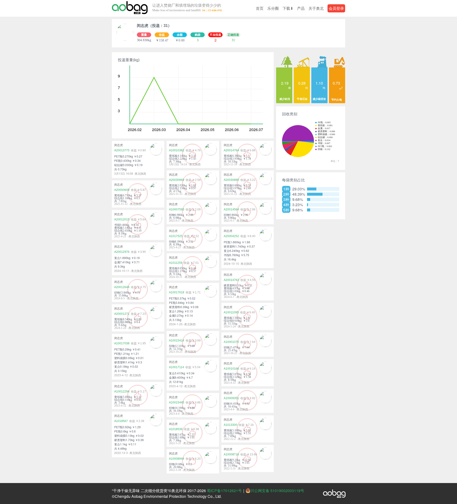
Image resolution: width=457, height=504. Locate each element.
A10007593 (176, 209)
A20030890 (231, 180)
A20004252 (231, 236)
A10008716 (231, 454)
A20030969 (176, 180)
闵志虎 (118, 145)
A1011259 (175, 263)
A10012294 (121, 391)
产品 (301, 8)
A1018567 (121, 421)
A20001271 (121, 314)
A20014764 (231, 150)
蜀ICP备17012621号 (224, 490)
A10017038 (121, 343)
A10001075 (231, 342)
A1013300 (230, 425)
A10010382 (176, 150)
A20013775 (121, 150)
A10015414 (176, 340)
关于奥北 (316, 8)
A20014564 (231, 209)
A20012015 (121, 219)
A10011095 (231, 312)
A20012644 (121, 287)
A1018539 (176, 429)
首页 (259, 8)
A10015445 (176, 402)
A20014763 (231, 280)
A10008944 (176, 458)
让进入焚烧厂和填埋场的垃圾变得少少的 (186, 8)
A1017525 (176, 236)
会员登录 (336, 8)
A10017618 (176, 292)
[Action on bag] (130, 8)
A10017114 (176, 367)
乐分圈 (273, 8)
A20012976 (121, 252)
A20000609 (121, 190)
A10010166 (231, 368)
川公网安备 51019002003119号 (277, 490)
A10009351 (231, 398)
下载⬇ (288, 8)
